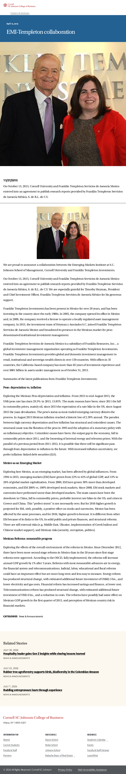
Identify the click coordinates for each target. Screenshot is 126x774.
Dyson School (51, 740)
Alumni (6, 740)
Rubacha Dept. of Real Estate (59, 755)
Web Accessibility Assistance (92, 770)
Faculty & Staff (10, 750)
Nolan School (51, 745)
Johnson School (52, 750)
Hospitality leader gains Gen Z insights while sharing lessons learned (44, 653)
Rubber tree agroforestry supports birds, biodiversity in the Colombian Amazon (51, 672)
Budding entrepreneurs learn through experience (32, 690)
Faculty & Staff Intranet (98, 750)
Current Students (11, 745)
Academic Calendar (96, 740)
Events (90, 745)
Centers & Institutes (19, 13)
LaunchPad (92, 755)
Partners (7, 755)
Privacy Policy (65, 770)
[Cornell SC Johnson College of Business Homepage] (63, 718)
